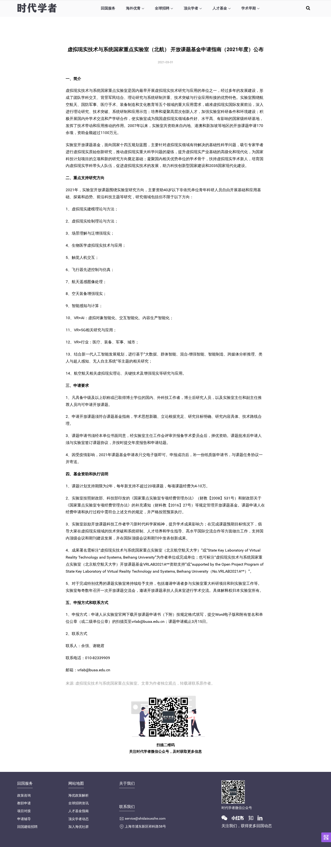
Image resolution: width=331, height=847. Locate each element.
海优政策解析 (78, 795)
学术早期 (248, 8)
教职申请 (24, 803)
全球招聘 (162, 8)
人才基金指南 (78, 811)
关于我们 (127, 783)
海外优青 (133, 8)
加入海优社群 (78, 827)
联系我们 (127, 806)
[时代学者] (37, 8)
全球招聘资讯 (78, 803)
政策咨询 (24, 795)
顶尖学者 (191, 8)
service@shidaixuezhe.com (145, 818)
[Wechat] (226, 818)
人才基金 (220, 8)
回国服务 (108, 8)
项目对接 (24, 811)
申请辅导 (24, 819)
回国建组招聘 (27, 827)
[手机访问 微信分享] (326, 837)
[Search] (308, 8)
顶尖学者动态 (78, 819)
